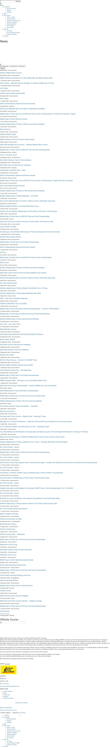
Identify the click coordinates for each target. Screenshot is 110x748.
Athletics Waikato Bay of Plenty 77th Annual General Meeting (21, 401)
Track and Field (11, 19)
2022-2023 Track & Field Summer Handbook (15, 344)
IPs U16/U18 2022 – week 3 (9, 483)
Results (9, 10)
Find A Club (6, 695)
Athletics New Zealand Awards (10, 237)
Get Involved (6, 15)
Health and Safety (12, 34)
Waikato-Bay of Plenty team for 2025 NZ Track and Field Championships (25, 150)
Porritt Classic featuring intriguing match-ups (15, 575)
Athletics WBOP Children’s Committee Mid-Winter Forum (19, 206)
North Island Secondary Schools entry (13, 565)
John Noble (4, 88)
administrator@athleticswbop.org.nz (10, 686)
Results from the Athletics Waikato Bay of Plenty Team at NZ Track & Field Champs (28, 211)
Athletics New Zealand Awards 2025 (12, 93)
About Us (5, 29)
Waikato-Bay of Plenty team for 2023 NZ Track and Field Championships (25, 314)
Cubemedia (22, 713)
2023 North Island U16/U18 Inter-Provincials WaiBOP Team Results (23, 273)
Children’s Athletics (12, 22)
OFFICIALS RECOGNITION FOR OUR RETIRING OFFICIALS (21, 334)
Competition (6, 7)
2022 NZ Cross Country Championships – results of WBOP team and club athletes (28, 385)
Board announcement (7, 411)
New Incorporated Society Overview (12, 185)
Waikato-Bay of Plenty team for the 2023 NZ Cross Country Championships (26, 257)
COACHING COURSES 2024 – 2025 (12, 170)
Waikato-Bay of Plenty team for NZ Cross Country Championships (22, 396)
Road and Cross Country (13, 20)
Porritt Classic (5, 611)
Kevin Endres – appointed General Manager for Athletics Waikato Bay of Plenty (27, 83)
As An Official (10, 25)
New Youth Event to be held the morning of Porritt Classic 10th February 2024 (26, 221)
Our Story (9, 31)
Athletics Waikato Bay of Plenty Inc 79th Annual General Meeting (22, 190)
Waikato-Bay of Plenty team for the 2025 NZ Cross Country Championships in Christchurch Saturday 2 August (37, 114)
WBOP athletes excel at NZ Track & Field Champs (17, 139)
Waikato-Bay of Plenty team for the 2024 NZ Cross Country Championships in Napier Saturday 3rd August (36, 180)
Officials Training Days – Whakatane (12, 534)
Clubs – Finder (11, 17)
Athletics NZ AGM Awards (9, 580)
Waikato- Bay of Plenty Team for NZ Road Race (16, 585)
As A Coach (10, 27)
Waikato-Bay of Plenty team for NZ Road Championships (19, 242)
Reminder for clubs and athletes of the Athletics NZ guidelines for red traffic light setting (30, 498)
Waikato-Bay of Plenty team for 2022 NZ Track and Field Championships (25, 452)
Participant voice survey (8, 555)
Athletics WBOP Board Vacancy (11, 73)
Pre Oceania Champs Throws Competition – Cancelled (19, 406)
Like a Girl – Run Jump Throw (10, 324)
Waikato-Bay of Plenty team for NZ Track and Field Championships (23, 570)
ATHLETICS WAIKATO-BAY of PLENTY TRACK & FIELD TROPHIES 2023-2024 (27, 201)
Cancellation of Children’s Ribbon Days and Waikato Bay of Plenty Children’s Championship (31, 472)
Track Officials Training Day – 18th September (15, 370)
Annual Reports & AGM (13, 32)
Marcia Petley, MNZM (7, 339)
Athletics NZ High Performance (8, 710)
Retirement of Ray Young (8, 544)
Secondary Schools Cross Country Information (16, 549)
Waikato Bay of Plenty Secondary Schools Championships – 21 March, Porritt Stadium (29, 308)
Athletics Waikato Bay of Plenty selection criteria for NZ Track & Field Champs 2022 (28, 503)
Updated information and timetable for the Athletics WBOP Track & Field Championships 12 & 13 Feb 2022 (36, 488)
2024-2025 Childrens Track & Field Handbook (15, 160)
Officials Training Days (7, 529)
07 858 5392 (5, 683)
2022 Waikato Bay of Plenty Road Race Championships (19, 390)
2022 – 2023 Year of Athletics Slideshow (14, 298)
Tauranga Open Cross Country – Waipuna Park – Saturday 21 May (23, 416)
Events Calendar (11, 8)
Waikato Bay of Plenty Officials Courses (13, 119)
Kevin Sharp (4, 98)
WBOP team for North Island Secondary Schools (16, 560)
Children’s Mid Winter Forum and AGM (13, 303)
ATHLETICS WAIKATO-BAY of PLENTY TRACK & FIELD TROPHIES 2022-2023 (27, 278)
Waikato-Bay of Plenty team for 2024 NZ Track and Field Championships (25, 216)
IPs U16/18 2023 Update (8, 283)
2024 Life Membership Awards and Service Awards (17, 175)
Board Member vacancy (8, 329)
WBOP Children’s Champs (9, 514)
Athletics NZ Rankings (6, 707)
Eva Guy (3, 252)
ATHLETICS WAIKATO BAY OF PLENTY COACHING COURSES (22, 109)
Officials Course (5, 590)
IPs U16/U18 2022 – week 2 (9, 493)
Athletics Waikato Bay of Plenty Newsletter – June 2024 (19, 196)
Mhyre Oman (4, 262)
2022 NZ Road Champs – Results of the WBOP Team (18, 360)
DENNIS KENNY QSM (8, 134)
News (4, 13)
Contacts (5, 36)
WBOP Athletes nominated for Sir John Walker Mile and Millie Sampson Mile (26, 78)
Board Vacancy (5, 129)
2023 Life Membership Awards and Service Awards (17, 247)
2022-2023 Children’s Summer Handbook (14, 349)
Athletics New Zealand (21, 703)
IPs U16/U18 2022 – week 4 (9, 467)
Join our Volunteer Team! (8, 155)
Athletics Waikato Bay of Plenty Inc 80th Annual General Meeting (22, 124)
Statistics (9, 12)
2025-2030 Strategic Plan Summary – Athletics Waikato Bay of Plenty (24, 144)
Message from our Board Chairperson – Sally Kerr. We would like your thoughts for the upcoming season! (36, 421)
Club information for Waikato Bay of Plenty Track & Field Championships (24, 478)
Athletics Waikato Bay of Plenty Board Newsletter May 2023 (20, 293)
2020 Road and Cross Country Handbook (14, 596)
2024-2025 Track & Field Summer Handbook (15, 165)
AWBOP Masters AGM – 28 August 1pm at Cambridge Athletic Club (23, 380)
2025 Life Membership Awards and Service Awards (17, 103)
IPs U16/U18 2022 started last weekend (13, 508)
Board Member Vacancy (8, 524)
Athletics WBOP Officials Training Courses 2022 (16, 365)
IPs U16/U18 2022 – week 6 (9, 447)
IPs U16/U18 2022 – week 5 (9, 457)
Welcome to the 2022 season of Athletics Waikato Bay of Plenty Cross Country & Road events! (32, 437)
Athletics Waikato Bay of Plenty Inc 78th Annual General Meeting (22, 267)
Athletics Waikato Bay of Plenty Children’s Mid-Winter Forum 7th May (23, 288)
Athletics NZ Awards (7, 355)
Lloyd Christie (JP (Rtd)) (8, 226)
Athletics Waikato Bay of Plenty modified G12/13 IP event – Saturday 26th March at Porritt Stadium (34, 442)
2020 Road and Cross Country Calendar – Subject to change (21, 601)
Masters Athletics (11, 24)
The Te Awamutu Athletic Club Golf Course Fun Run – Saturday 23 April (24, 426)
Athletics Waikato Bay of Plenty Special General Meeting (19, 319)
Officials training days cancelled (11, 519)
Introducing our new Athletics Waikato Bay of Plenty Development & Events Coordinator (30, 232)
